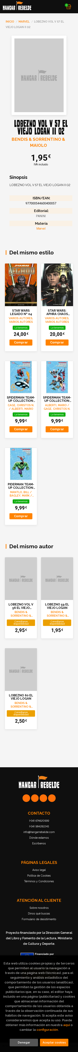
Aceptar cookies (54, 1042)
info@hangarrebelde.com (39, 832)
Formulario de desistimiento (39, 919)
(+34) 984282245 (39, 826)
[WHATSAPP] (26, 798)
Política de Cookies (39, 875)
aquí (66, 1025)
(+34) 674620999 (39, 820)
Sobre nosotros (39, 907)
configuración (47, 1030)
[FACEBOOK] (52, 798)
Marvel (24, 21)
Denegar (24, 1042)
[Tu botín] (68, 7)
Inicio (10, 21)
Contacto (39, 813)
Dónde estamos (39, 837)
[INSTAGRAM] (35, 798)
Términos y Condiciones (39, 881)
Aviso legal (39, 869)
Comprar (21, 342)
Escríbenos (39, 843)
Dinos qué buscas (39, 913)
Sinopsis (18, 177)
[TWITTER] (43, 798)
